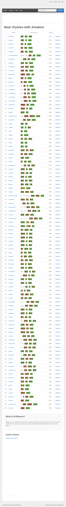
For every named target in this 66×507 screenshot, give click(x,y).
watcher (11, 112)
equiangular (12, 302)
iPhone (50, 1)
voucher (11, 393)
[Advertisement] (12, 469)
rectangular (12, 339)
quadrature (12, 104)
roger (10, 131)
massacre (11, 241)
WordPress (61, 505)
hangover (11, 222)
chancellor (11, 199)
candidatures (12, 93)
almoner (11, 138)
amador (11, 127)
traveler (11, 237)
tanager (11, 40)
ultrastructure (12, 404)
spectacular (12, 343)
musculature (12, 101)
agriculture (11, 119)
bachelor (11, 169)
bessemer (11, 264)
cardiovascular (12, 218)
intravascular (12, 207)
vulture (10, 389)
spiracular (11, 347)
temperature (12, 66)
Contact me (12, 505)
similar (10, 252)
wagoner (11, 309)
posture (11, 157)
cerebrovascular (13, 195)
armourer (11, 248)
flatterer (11, 184)
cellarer (11, 317)
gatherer (11, 229)
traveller (11, 233)
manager (11, 36)
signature (11, 51)
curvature (11, 70)
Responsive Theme (50, 505)
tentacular (11, 355)
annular (11, 298)
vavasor (11, 362)
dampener (11, 324)
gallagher (11, 279)
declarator (11, 275)
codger (10, 123)
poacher (11, 188)
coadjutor (11, 286)
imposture (11, 154)
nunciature (11, 85)
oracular (11, 336)
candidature (12, 89)
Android (55, 1)
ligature (11, 78)
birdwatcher (12, 74)
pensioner (11, 377)
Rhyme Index (18, 505)
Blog (63, 1)
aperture (11, 44)
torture (10, 385)
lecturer (11, 374)
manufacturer (12, 210)
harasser (11, 283)
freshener (11, 260)
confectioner (12, 370)
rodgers (11, 135)
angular (11, 294)
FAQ (59, 1)
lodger (10, 142)
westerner (11, 381)
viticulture (11, 396)
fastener (11, 176)
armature (11, 47)
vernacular (11, 320)
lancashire (11, 150)
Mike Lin (7, 505)
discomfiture (12, 97)
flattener (11, 180)
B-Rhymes (15, 4)
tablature (11, 63)
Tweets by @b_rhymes (12, 438)
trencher (11, 408)
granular (11, 332)
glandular (11, 328)
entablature (12, 59)
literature (11, 82)
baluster (11, 267)
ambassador (12, 165)
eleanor (11, 290)
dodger (10, 146)
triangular (11, 305)
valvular (11, 192)
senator (11, 161)
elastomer (11, 203)
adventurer (12, 366)
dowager (11, 108)
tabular (10, 351)
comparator (12, 271)
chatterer (11, 173)
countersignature (13, 55)
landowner (11, 226)
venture (11, 400)
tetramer (11, 256)
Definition (57, 36)
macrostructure (13, 116)
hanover (11, 358)
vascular (11, 214)
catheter (11, 245)
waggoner (11, 313)
